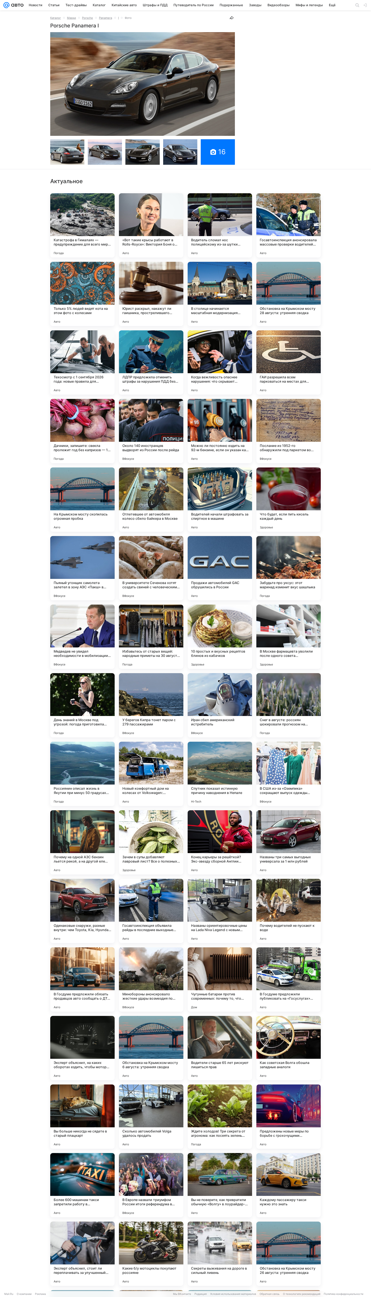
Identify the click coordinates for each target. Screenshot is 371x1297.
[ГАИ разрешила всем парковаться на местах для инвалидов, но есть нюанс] (288, 362)
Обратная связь (270, 1294)
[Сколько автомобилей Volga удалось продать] (151, 1116)
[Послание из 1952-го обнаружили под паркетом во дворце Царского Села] (288, 431)
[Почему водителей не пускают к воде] (288, 911)
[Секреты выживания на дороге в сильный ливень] (220, 1254)
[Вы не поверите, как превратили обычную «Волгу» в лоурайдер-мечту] (220, 1185)
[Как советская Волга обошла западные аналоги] (288, 1048)
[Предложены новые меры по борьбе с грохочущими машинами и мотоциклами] (288, 1116)
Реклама (40, 1294)
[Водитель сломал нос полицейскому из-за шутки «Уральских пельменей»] (220, 225)
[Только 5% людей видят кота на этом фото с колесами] (82, 294)
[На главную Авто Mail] (16, 5)
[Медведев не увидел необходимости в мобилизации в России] (82, 637)
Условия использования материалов (233, 1294)
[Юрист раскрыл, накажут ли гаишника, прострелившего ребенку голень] (151, 294)
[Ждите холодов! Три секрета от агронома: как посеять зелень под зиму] (220, 1116)
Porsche (87, 17)
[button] (142, 84)
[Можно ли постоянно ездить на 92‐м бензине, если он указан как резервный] (220, 431)
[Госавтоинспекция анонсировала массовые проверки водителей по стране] (288, 225)
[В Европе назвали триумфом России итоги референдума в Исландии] (151, 1185)
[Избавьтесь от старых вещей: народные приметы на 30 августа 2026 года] (151, 637)
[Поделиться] (231, 18)
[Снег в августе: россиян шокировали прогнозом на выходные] (288, 705)
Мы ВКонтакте (182, 1294)
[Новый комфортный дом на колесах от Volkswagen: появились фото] (151, 774)
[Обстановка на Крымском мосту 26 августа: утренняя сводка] (288, 1254)
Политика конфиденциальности (343, 1294)
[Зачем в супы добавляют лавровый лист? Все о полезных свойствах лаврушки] (151, 842)
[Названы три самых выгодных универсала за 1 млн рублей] (288, 842)
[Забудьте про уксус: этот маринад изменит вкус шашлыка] (288, 568)
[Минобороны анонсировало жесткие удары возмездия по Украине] (151, 979)
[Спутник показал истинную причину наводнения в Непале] (220, 774)
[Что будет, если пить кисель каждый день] (288, 499)
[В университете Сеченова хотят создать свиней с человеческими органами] (151, 568)
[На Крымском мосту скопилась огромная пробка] (82, 499)
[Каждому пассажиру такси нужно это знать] (288, 1185)
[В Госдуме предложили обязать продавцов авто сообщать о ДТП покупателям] (82, 979)
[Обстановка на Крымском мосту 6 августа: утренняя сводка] (151, 1048)
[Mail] (6, 5)
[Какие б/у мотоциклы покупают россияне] (151, 1254)
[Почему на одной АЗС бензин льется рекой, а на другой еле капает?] (82, 842)
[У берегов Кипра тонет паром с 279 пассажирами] (151, 705)
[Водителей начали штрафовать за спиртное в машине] (220, 499)
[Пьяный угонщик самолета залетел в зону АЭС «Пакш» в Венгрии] (82, 568)
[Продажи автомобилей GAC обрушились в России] (220, 568)
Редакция (201, 1294)
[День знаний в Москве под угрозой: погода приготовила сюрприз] (82, 705)
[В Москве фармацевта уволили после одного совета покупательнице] (288, 637)
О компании (24, 1294)
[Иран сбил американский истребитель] (220, 705)
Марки (71, 17)
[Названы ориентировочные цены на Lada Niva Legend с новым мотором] (220, 911)
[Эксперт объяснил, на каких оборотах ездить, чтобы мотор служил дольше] (82, 1048)
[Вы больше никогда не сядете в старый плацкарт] (82, 1116)
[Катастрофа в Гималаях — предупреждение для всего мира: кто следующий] (82, 225)
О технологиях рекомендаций (301, 1294)
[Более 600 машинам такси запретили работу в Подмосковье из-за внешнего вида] (82, 1185)
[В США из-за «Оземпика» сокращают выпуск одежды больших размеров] (288, 774)
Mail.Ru (8, 1294)
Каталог (55, 17)
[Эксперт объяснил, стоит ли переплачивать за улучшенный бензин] (82, 1254)
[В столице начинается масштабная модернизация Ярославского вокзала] (220, 294)
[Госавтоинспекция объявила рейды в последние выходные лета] (151, 911)
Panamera (105, 17)
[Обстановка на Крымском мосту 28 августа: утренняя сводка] (288, 294)
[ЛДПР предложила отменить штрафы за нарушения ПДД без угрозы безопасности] (151, 362)
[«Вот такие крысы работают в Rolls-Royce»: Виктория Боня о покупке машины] (151, 225)
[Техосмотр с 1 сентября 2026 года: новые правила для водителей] (82, 362)
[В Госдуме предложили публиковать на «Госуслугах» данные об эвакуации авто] (288, 979)
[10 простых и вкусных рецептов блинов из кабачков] (220, 637)
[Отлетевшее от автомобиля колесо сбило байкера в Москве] (151, 499)
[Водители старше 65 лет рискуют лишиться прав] (220, 1048)
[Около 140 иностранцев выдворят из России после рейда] (151, 431)
